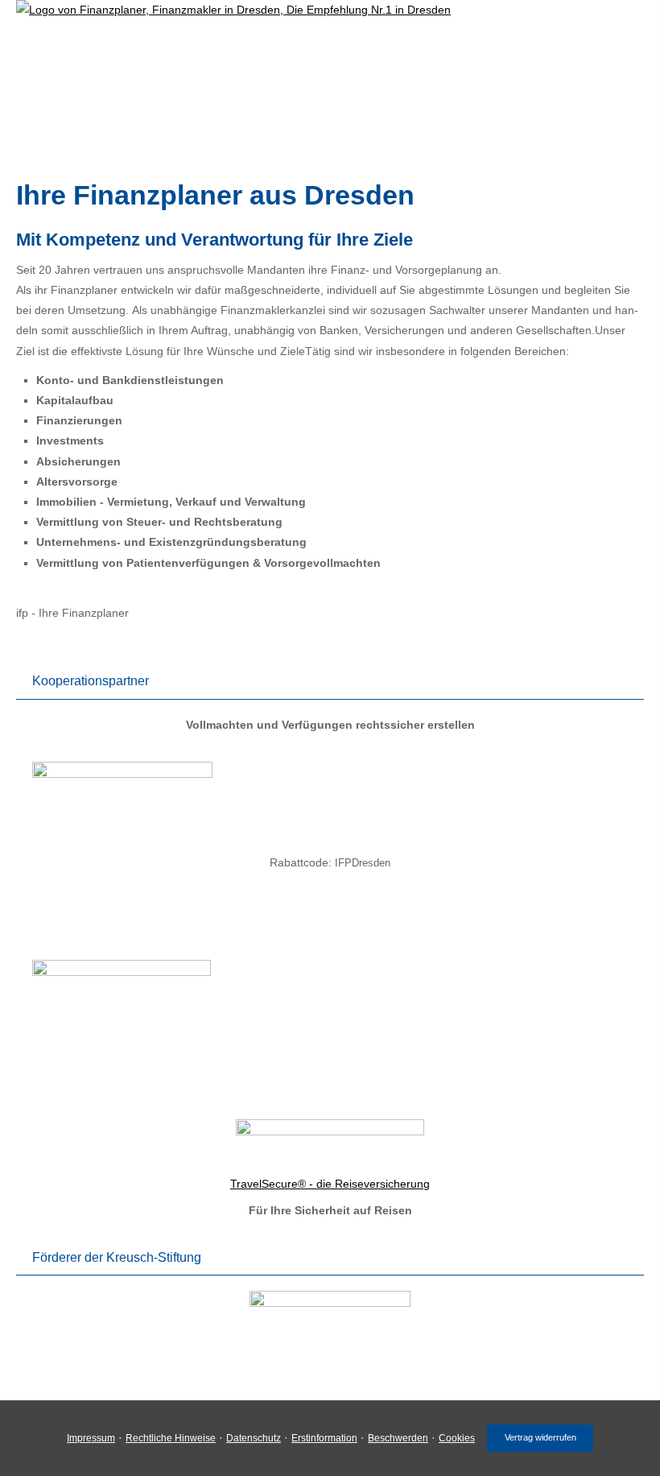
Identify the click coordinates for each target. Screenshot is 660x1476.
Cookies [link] (457, 1438)
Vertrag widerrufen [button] (540, 1437)
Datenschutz (253, 1438)
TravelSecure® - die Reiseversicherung (330, 1183)
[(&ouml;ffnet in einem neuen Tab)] (122, 773)
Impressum (91, 1438)
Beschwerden (398, 1438)
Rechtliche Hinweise (171, 1438)
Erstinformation (324, 1438)
